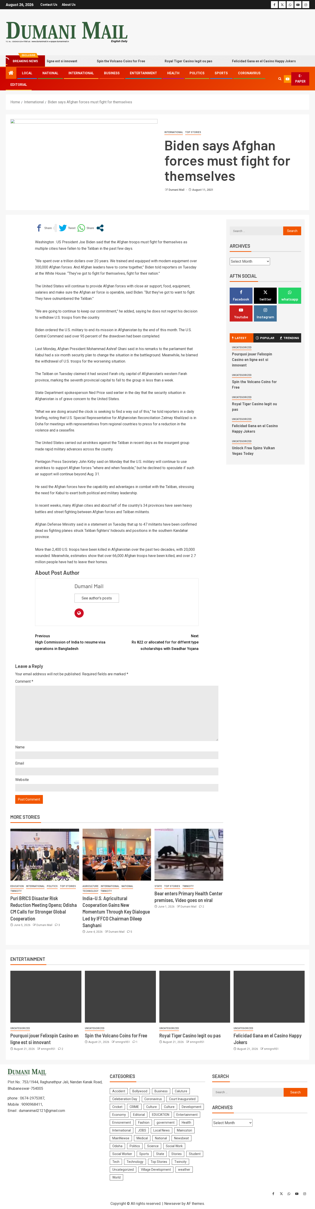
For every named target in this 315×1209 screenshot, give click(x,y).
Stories (176, 1154)
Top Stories (193, 132)
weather (184, 1169)
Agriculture (90, 886)
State (158, 886)
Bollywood (139, 1091)
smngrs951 (48, 1049)
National (50, 73)
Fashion (143, 1122)
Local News (161, 1130)
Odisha (117, 1146)
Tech (115, 1162)
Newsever (172, 1203)
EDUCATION (17, 886)
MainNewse (120, 1138)
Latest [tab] (241, 338)
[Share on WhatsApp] (85, 228)
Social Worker (122, 1154)
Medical (142, 1138)
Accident (118, 1091)
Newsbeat (181, 1138)
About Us (69, 4)
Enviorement (121, 1122)
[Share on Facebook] (43, 228)
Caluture (181, 1091)
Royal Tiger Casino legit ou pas (172, 61)
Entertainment (143, 73)
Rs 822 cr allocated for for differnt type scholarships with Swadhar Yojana (165, 642)
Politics (197, 73)
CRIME (134, 1107)
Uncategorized (242, 347)
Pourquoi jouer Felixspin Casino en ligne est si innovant (252, 359)
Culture (151, 1107)
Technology (90, 891)
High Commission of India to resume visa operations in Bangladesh (70, 642)
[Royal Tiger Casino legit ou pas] (194, 997)
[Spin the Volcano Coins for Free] (120, 997)
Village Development (156, 1169)
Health (173, 73)
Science (153, 1146)
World (116, 1177)
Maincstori (184, 1130)
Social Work (174, 1146)
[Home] (11, 73)
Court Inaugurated (182, 1099)
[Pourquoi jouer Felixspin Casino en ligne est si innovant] (45, 997)
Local (27, 73)
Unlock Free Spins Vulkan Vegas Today (253, 450)
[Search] (280, 78)
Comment (24, 681)
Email (19, 763)
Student (195, 1154)
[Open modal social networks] (100, 228)
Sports (221, 73)
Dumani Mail (177, 189)
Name (20, 747)
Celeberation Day (124, 1099)
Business (112, 73)
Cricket (117, 1107)
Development (191, 1107)
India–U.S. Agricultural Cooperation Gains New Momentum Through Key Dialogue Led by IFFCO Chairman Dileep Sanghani (116, 911)
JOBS (142, 1130)
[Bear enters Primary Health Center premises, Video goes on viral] (189, 855)
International (81, 73)
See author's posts (97, 598)
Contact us (48, 4)
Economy (119, 1115)
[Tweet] (67, 228)
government (166, 1122)
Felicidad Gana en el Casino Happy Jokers (247, 61)
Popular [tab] (267, 338)
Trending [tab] (291, 338)
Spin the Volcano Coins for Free (104, 61)
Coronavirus (249, 73)
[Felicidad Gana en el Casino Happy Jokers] (269, 997)
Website (22, 779)
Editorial (18, 84)
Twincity (15, 891)
